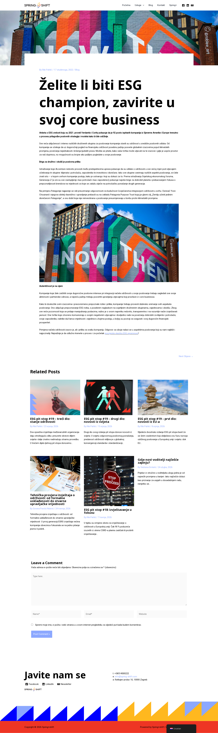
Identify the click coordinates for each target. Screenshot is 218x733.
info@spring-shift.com (126, 676)
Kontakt (161, 5)
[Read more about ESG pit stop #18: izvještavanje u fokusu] (109, 481)
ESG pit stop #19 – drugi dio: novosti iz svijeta (104, 420)
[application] (142, 5)
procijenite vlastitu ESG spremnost (121, 333)
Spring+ (173, 5)
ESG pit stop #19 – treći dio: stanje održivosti (50, 420)
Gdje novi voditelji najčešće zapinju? (158, 461)
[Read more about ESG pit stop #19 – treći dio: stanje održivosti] (55, 397)
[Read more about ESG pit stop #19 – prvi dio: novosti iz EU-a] (163, 397)
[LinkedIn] (187, 5)
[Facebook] (183, 5)
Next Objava (186, 356)
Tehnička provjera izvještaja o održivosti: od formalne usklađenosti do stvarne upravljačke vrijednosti (52, 499)
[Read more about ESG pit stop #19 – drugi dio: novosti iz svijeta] (109, 397)
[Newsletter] (192, 5)
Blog (151, 5)
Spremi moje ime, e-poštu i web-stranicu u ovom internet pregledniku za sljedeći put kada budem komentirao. (88, 625)
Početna (126, 5)
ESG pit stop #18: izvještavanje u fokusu (108, 511)
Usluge (138, 5)
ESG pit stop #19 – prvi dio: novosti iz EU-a (157, 420)
